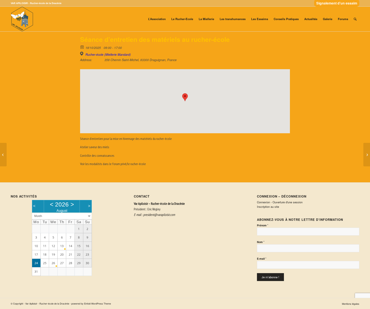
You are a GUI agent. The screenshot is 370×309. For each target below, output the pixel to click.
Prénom (262, 225)
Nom (260, 242)
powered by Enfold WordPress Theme (91, 303)
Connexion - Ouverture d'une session (280, 202)
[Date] (82, 47)
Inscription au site (268, 207)
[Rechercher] (355, 19)
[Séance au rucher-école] (3, 154)
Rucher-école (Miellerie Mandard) (108, 54)
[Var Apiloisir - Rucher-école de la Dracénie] (22, 19)
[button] (185, 97)
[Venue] (82, 54)
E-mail (261, 258)
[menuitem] (335, 3)
